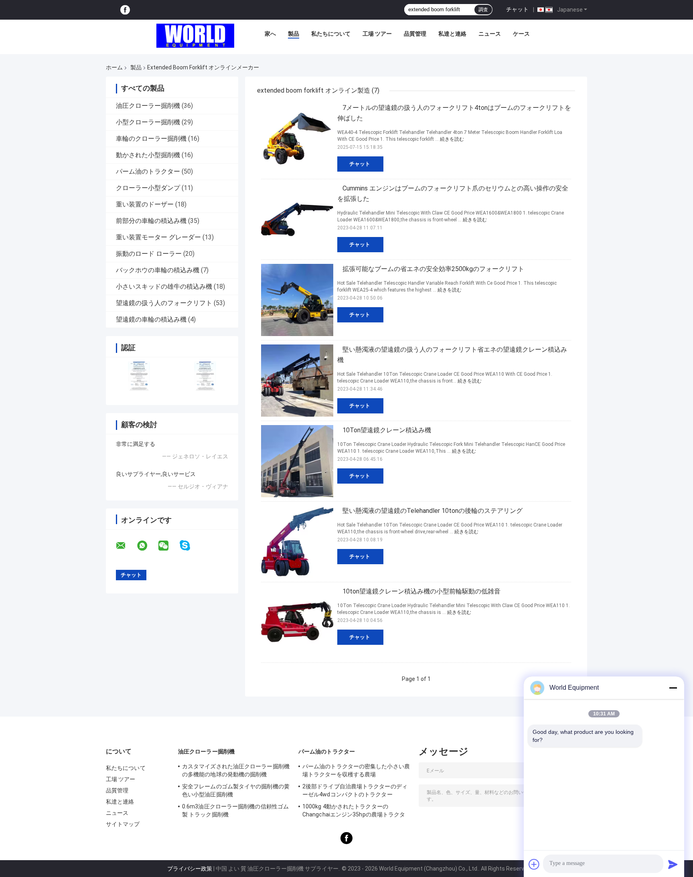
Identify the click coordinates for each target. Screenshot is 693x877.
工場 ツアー (377, 33)
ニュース (489, 33)
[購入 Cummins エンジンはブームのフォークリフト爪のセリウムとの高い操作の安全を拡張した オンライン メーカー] (297, 219)
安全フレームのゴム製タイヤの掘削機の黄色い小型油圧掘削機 (236, 790)
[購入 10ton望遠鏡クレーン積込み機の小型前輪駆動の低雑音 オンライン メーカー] (297, 622)
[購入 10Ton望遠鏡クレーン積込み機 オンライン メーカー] (297, 461)
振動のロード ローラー (149, 253)
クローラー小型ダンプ (148, 188)
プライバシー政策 (189, 868)
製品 (293, 33)
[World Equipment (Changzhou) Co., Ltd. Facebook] (125, 10)
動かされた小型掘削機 (148, 155)
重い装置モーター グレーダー (158, 237)
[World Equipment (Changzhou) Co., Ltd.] (195, 36)
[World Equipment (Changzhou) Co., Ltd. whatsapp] (147, 545)
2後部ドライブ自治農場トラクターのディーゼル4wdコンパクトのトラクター (354, 790)
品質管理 (415, 33)
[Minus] (673, 688)
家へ (270, 33)
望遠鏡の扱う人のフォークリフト (164, 303)
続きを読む (452, 139)
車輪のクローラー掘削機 (151, 138)
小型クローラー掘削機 (148, 122)
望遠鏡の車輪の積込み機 (151, 319)
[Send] (673, 864)
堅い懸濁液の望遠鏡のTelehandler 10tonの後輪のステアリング (432, 510)
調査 (483, 9)
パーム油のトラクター (148, 171)
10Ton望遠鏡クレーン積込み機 (386, 430)
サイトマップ (123, 824)
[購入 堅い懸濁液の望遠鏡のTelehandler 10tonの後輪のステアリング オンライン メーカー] (297, 542)
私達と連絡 (452, 33)
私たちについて (331, 33)
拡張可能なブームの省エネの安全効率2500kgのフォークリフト (433, 269)
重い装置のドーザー (145, 204)
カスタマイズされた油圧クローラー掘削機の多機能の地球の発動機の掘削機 (236, 770)
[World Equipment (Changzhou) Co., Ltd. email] (126, 545)
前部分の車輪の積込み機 (151, 221)
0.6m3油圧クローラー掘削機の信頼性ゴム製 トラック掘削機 (235, 810)
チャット (517, 9)
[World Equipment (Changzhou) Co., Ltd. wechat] (168, 545)
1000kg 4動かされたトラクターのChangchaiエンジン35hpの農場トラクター (353, 811)
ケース (521, 33)
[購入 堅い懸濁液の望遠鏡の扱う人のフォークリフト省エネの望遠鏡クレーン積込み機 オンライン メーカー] (297, 380)
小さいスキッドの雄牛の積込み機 (164, 286)
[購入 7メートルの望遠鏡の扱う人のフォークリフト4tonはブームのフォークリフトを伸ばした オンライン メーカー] (297, 139)
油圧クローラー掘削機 (148, 105)
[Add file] (534, 864)
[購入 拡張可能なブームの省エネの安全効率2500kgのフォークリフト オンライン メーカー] (297, 300)
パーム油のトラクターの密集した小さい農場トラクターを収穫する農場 (356, 770)
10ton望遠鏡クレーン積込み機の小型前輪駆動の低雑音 (421, 591)
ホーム (114, 67)
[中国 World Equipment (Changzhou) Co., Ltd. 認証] (139, 376)
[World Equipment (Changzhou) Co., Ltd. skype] (190, 545)
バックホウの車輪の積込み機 (157, 270)
